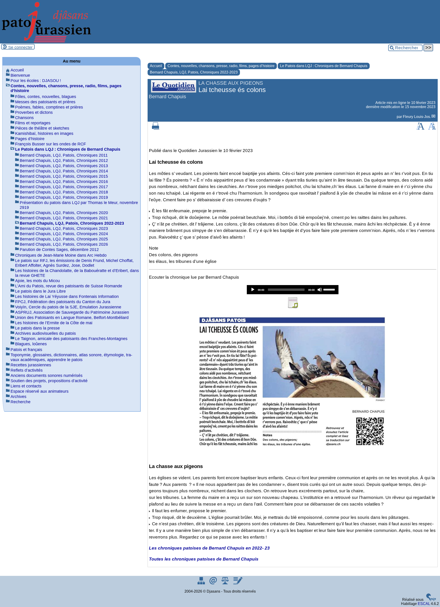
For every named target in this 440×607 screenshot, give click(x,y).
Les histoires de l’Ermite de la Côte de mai (53, 323)
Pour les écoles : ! (36, 80)
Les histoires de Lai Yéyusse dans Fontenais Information (67, 296)
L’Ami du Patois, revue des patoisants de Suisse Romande (68, 286)
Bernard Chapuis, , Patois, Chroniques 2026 (64, 244)
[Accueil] (46, 41)
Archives (18, 396)
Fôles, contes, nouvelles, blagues (45, 96)
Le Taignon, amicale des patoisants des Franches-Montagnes (71, 338)
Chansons (24, 117)
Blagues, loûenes (31, 344)
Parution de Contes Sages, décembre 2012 (59, 249)
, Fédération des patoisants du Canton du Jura (62, 301)
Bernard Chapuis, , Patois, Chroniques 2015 (64, 176)
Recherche (20, 402)
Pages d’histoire (29, 138)
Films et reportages (32, 123)
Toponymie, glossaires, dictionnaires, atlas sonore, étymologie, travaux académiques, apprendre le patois (71, 357)
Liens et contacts (26, 386)
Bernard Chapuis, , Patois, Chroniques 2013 (64, 165)
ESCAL (424, 604)
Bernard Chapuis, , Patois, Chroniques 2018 (64, 192)
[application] (292, 289)
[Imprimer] (155, 128)
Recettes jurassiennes (31, 365)
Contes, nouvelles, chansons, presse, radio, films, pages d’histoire (221, 66)
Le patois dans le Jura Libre (40, 291)
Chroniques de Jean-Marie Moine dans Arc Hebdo (61, 255)
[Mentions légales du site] (225, 583)
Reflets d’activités (27, 370)
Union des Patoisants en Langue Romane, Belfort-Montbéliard (72, 317)
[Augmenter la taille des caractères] (420, 128)
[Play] (252, 289)
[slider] (329, 289)
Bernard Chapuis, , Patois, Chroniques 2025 (64, 239)
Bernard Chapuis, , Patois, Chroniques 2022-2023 (194, 72)
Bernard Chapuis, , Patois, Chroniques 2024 (64, 233)
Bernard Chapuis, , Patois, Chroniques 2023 (64, 228)
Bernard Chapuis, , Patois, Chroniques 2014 (64, 171)
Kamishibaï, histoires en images (44, 133)
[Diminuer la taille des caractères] (432, 128)
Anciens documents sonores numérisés (46, 375)
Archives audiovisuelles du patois (45, 333)
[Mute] (319, 289)
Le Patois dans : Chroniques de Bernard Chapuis (323, 66)
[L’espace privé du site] (237, 583)
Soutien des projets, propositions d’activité (49, 380)
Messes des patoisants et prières (45, 102)
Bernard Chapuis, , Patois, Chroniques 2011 (64, 155)
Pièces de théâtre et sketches (42, 128)
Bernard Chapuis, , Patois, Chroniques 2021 (64, 218)
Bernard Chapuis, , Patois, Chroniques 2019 (64, 197)
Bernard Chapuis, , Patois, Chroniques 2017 (64, 187)
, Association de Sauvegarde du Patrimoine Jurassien (72, 312)
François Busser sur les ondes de (50, 144)
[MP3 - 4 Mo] (293, 307)
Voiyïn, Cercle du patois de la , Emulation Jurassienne (68, 307)
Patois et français (26, 349)
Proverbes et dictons (34, 112)
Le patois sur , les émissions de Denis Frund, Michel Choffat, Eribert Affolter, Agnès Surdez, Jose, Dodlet (74, 263)
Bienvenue (20, 75)
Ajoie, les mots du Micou (37, 280)
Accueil (156, 66)
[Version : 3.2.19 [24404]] (431, 600)
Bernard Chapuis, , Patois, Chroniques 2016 (64, 181)
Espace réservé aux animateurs (40, 391)
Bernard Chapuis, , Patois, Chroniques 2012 (64, 160)
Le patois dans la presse (37, 328)
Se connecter (20, 47)
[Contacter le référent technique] (214, 583)
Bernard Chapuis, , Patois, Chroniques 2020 (64, 212)
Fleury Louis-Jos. (417, 117)
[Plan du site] (202, 583)
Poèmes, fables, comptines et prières (49, 107)
